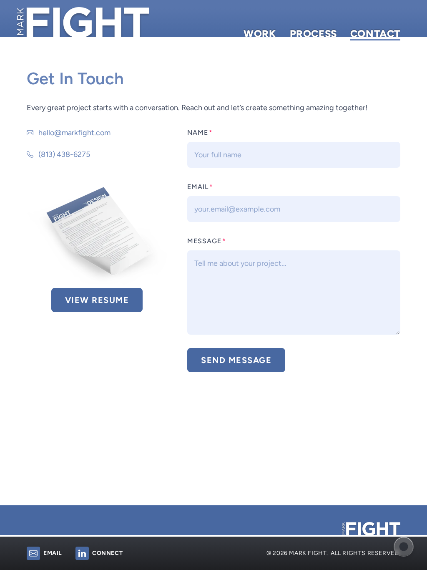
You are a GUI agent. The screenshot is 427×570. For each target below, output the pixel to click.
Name (200, 132)
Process (313, 35)
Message (206, 241)
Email (200, 187)
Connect (107, 553)
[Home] (83, 22)
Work (260, 35)
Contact (375, 35)
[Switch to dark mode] (404, 547)
